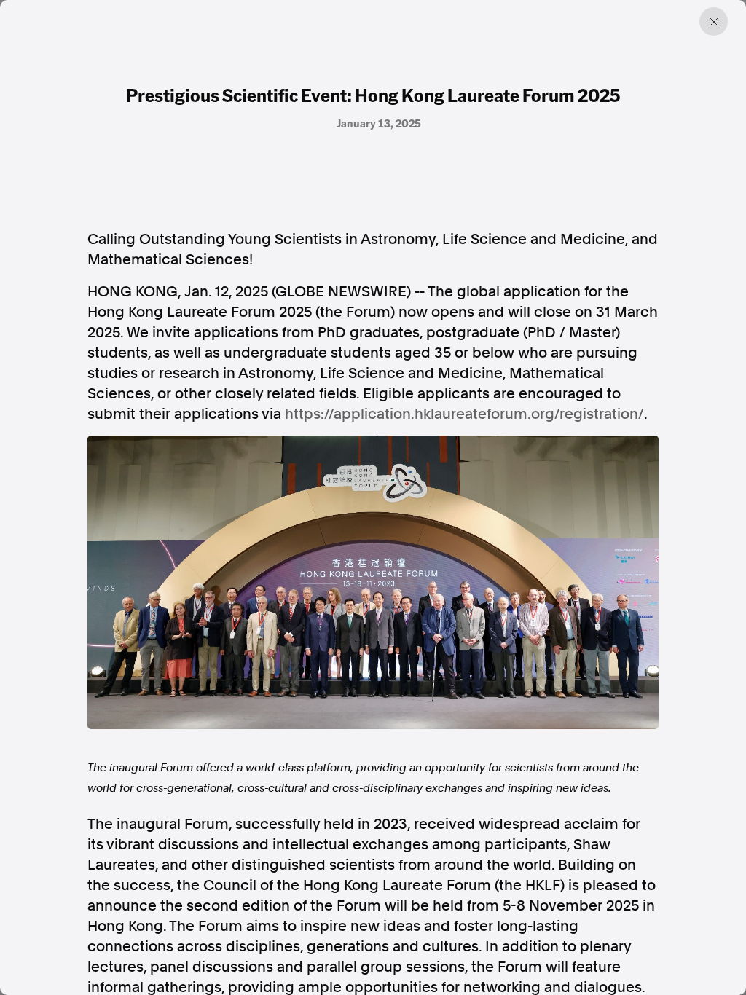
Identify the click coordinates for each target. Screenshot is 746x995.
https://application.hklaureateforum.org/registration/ (464, 413)
